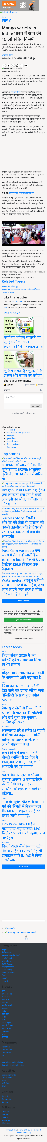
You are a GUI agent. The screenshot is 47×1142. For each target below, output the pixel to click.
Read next (12, 313)
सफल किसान (11, 430)
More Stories (23, 600)
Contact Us (6, 1099)
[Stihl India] (19, 5)
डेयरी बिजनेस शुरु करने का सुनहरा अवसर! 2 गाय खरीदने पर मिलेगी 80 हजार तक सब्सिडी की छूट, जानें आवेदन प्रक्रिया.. (22, 784)
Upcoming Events (9, 1075)
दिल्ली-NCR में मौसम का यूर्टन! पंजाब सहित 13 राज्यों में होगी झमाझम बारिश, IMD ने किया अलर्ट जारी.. (23, 853)
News (4, 651)
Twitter (5, 1114)
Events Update (7, 1077)
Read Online (6, 1047)
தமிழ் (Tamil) (7, 961)
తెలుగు (4, 978)
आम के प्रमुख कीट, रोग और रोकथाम (21, 193)
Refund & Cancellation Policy (28, 1131)
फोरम (4, 1080)
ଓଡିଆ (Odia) (7, 969)
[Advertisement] (23, 894)
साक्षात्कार (5, 999)
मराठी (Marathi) (8, 958)
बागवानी (5, 1002)
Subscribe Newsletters (23, 638)
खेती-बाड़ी (5, 1014)
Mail (5, 307)
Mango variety (8, 289)
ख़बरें (34, 932)
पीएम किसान (11, 447)
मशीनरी (4, 1011)
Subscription (7, 1049)
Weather (5, 727)
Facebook (6, 1111)
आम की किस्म (15, 92)
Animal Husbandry (9, 749)
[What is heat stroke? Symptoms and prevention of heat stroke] (19, 359)
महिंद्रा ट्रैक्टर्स (11, 435)
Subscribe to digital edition (13, 1065)
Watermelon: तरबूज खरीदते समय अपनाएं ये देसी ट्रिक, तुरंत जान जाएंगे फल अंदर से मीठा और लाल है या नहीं (23, 587)
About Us (5, 1096)
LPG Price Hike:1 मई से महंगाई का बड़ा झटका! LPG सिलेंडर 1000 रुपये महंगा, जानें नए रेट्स (23, 831)
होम (14, 928)
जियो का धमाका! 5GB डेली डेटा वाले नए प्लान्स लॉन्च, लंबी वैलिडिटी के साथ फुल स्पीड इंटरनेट (23, 693)
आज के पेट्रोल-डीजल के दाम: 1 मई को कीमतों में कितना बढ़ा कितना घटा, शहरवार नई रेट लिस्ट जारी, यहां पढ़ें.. (23, 809)
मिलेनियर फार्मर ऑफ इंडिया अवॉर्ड (18, 432)
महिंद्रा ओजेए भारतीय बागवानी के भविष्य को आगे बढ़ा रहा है (23, 675)
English (4, 949)
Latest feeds (12, 647)
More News (23, 866)
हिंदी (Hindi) (6, 952)
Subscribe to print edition (12, 1062)
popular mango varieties (24, 289)
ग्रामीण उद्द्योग (6, 1022)
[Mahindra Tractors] (8, 12)
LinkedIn (5, 1117)
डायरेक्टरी (5, 1037)
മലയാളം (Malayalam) (11, 955)
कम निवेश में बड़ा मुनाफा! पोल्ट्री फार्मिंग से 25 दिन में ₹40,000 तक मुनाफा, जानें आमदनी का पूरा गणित (21, 760)
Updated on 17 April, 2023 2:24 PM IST (17, 58)
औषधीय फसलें (7, 1005)
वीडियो (4, 1086)
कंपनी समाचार (7, 994)
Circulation (6, 1052)
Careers (5, 1102)
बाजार (4, 1019)
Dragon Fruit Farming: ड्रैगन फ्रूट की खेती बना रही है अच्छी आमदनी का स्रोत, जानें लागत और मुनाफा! (23, 497)
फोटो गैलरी (6, 1083)
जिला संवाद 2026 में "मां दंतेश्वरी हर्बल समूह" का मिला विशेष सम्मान (21, 660)
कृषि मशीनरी (11, 438)
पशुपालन (5, 1008)
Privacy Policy (11, 1130)
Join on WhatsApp (23, 619)
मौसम (4, 1017)
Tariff (4, 1055)
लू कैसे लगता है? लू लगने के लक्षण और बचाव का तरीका (23, 373)
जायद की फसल (12, 441)
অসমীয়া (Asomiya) (8, 972)
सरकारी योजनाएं (7, 1025)
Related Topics (13, 281)
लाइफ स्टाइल (6, 1028)
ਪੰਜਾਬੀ (4, 975)
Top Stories (11, 454)
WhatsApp (6, 1123)
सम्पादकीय (5, 1031)
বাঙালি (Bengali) (7, 964)
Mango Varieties (9, 286)
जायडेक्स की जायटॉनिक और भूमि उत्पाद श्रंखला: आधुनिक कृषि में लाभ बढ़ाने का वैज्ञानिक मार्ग (23, 472)
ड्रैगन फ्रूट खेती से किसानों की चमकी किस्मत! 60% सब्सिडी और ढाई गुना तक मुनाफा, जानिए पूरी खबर (22, 715)
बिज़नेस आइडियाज (13, 444)
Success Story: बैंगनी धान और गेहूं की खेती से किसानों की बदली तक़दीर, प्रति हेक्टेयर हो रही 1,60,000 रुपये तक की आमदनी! (23, 527)
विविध (6, 20)
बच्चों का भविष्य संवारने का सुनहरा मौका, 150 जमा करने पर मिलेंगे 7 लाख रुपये (23, 342)
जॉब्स (26, 939)
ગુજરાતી (5, 981)
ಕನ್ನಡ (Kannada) (8, 967)
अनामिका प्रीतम (7, 55)
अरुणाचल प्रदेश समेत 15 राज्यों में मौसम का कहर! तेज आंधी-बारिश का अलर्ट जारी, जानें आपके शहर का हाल (23, 737)
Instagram (6, 1120)
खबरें (3, 991)
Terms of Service (25, 1130)
